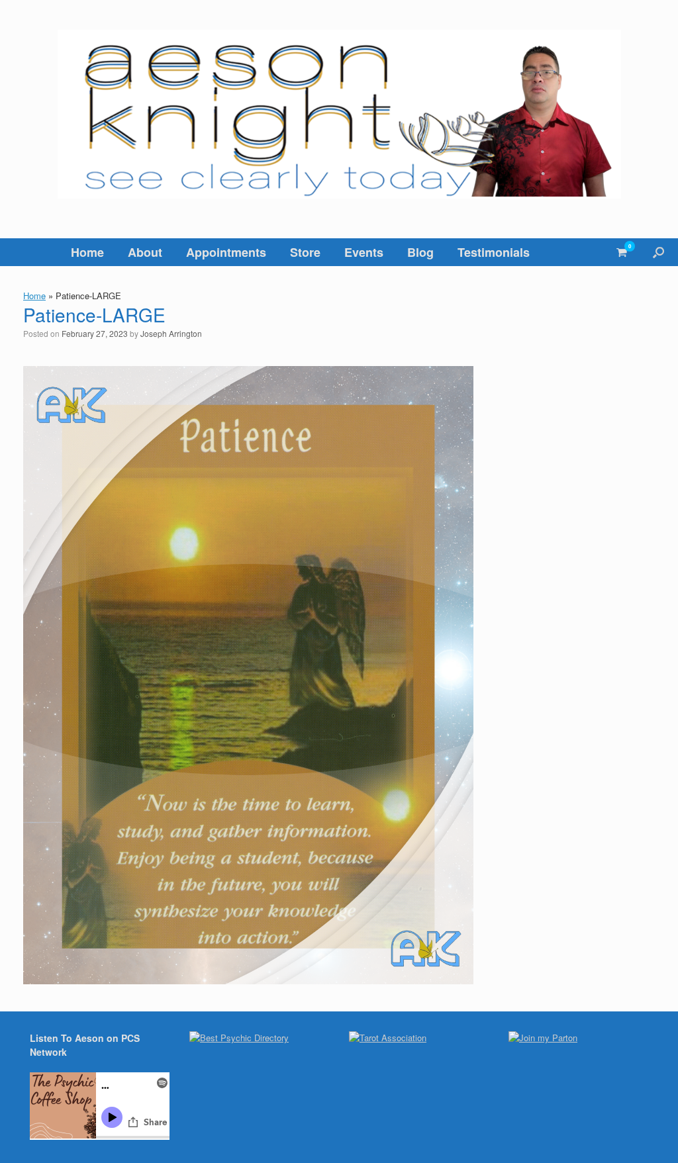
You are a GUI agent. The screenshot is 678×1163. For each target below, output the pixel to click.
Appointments (226, 252)
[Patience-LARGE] (248, 980)
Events (363, 252)
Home (87, 252)
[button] (658, 252)
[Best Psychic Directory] (239, 1037)
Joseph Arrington (171, 333)
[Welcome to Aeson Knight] (339, 114)
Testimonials (494, 252)
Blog (420, 252)
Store (305, 252)
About (145, 252)
